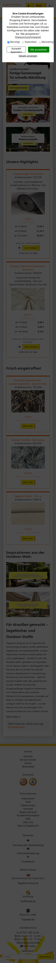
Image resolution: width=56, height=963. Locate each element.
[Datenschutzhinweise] (28, 37)
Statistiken (31, 42)
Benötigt (15, 42)
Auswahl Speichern (16, 49)
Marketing (47, 42)
